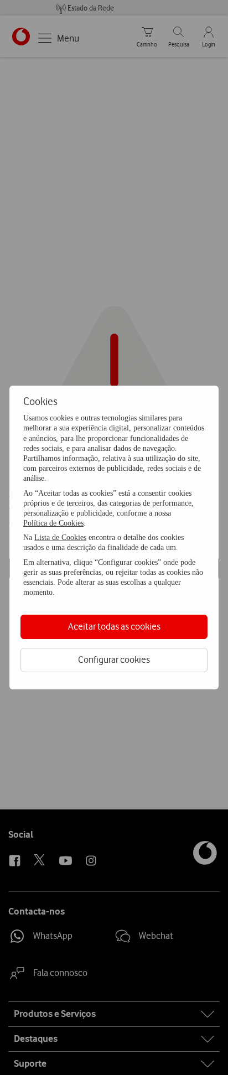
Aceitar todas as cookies (114, 626)
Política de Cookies (53, 523)
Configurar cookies (114, 659)
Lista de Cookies (60, 537)
